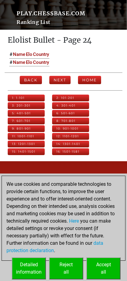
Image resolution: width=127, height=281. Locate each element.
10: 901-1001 (67, 128)
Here (74, 221)
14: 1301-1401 (68, 144)
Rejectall (66, 268)
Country (41, 54)
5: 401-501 (21, 113)
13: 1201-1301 (23, 144)
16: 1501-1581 (68, 151)
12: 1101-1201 (67, 136)
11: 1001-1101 (23, 136)
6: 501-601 (65, 113)
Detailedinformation (29, 268)
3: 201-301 (21, 105)
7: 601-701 (21, 121)
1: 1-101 (18, 98)
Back (31, 80)
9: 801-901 (21, 128)
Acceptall (103, 268)
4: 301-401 (66, 105)
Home (89, 80)
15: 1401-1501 (23, 151)
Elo (29, 54)
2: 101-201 (65, 98)
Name (19, 54)
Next (60, 80)
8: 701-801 (66, 121)
